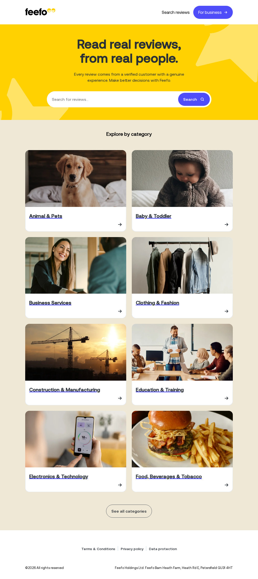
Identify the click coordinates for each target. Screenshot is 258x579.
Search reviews (176, 12)
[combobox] (129, 99)
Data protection (163, 549)
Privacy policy (132, 549)
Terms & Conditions (98, 549)
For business (210, 12)
